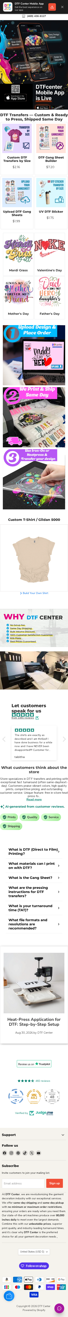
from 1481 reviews (23, 717)
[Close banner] (62, 7)
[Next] (60, 64)
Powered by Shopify (34, 1310)
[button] (4, 739)
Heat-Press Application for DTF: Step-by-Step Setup (34, 1022)
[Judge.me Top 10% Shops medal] (52, 1096)
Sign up (54, 1183)
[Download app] (52, 7)
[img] (36, 714)
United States (32, 1251)
